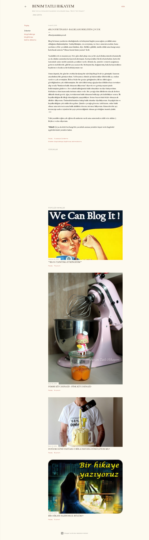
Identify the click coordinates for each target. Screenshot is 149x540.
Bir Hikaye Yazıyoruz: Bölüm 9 (65, 515)
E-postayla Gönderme (61, 138)
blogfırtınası (28, 37)
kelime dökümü (30, 40)
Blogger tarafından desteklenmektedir (76, 533)
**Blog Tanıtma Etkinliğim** (65, 262)
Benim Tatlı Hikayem (53, 6)
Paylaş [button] (26, 26)
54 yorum (57, 390)
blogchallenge (29, 34)
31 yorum (57, 519)
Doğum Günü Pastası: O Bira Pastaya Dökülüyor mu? (79, 448)
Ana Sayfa (37, 15)
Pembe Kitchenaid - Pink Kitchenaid (69, 386)
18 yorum (57, 452)
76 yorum (57, 266)
